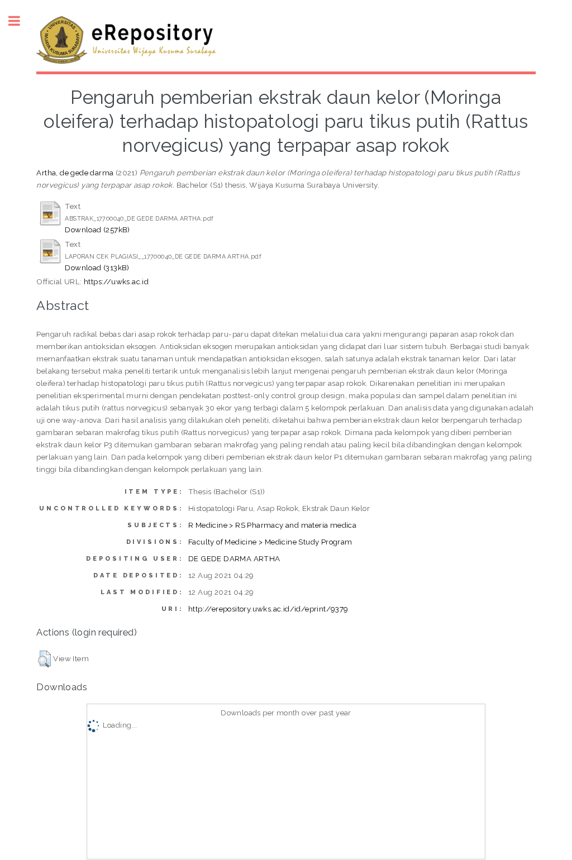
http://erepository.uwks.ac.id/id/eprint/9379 (268, 608)
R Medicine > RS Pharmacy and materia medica (272, 524)
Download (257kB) (97, 229)
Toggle (20, 21)
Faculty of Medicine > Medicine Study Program (270, 541)
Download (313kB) (97, 267)
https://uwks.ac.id (116, 281)
